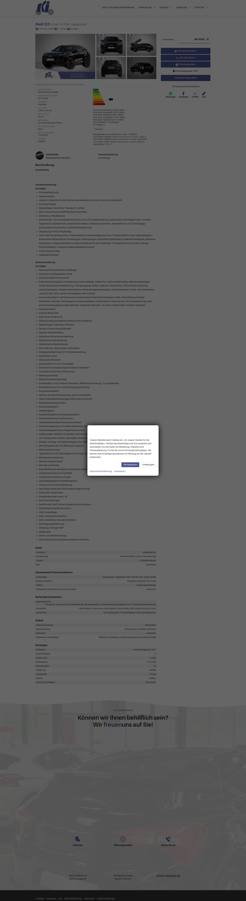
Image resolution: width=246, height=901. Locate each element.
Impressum (119, 471)
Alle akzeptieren (130, 465)
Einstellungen (148, 465)
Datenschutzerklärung (101, 471)
